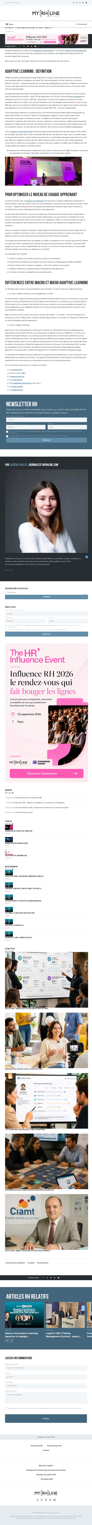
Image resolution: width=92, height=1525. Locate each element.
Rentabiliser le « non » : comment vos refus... (19, 938)
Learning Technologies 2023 (75, 50)
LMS (23, 373)
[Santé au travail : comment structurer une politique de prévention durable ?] (46, 1222)
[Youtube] (86, 2)
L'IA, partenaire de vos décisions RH (28, 798)
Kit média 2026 (47, 1479)
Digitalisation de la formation (15, 1263)
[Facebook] (73, 2)
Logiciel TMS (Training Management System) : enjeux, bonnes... (63, 1335)
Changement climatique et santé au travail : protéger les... (23, 889)
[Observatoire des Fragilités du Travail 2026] (9, 827)
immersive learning (17, 376)
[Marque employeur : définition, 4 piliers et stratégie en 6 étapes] (46, 1040)
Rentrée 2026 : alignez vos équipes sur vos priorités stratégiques (40, 803)
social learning (17, 380)
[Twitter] (76, 2)
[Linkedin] (83, 2)
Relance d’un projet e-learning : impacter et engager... (22, 1335)
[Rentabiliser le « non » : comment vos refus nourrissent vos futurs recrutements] (9, 934)
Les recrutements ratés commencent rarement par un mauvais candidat (42, 807)
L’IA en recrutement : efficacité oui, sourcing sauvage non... (23, 901)
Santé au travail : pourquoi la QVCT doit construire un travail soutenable (26, 1009)
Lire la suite (9, 570)
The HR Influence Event (24, 812)
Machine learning (42, 1263)
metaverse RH (17, 370)
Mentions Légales (46, 1466)
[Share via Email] (35, 46)
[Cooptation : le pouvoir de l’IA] (9, 921)
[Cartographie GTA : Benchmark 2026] (9, 852)
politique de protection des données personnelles (42, 431)
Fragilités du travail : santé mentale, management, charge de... (24, 876)
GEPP (68, 150)
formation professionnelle (43, 50)
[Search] (81, 24)
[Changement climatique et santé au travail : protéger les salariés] (9, 885)
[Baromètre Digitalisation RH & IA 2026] (9, 839)
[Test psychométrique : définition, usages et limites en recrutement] (46, 1101)
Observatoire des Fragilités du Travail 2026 (18, 831)
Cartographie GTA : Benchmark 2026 (16, 856)
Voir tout (8, 793)
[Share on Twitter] (24, 46)
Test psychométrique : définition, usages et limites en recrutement (25, 1130)
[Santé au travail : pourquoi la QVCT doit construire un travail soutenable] (46, 980)
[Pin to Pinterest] (27, 46)
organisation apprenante (22, 383)
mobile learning (17, 390)
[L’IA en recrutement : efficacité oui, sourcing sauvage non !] (9, 897)
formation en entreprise (35, 201)
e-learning (78, 96)
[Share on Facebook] (20, 46)
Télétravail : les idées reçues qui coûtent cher (20, 913)
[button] (7, 1340)
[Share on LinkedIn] (31, 46)
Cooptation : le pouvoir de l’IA (14, 925)
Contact (46, 1450)
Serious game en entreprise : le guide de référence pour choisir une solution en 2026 (29, 1190)
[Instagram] (79, 2)
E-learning (31, 1263)
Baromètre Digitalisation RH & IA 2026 (16, 843)
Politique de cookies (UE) (46, 1475)
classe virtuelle (17, 386)
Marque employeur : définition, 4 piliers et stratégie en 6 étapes (24, 1069)
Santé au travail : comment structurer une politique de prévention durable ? (27, 1251)
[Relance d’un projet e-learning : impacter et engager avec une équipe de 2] (24, 1315)
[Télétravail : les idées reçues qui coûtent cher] (9, 909)
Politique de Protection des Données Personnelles (46, 1470)
